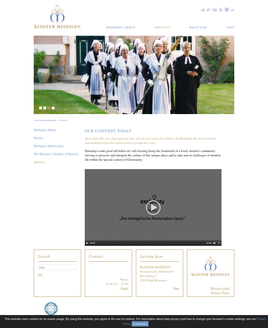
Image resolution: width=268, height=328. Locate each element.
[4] (53, 108)
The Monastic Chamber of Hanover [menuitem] (56, 154)
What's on (198, 27)
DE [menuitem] (232, 10)
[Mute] (214, 243)
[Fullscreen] (219, 243)
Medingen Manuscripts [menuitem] (49, 146)
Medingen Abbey (121, 27)
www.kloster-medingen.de (45, 120)
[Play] (87, 243)
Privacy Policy (220, 292)
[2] (44, 108)
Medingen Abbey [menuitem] (45, 130)
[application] (153, 207)
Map (176, 288)
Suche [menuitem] (208, 9)
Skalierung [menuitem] (202, 9)
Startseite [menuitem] (220, 9)
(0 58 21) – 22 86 (117, 284)
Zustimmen (140, 323)
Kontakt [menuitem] (214, 9)
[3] (49, 108)
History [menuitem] (38, 138)
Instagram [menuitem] (226, 9)
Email (124, 288)
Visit (230, 27)
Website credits (220, 288)
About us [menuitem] (39, 162)
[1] (40, 108)
